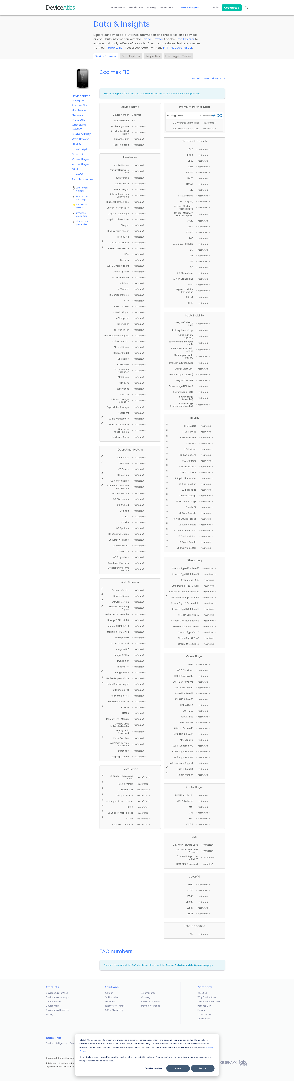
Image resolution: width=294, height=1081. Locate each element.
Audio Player (80, 164)
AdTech (109, 992)
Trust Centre (204, 1014)
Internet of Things (115, 1005)
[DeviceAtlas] (60, 9)
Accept (178, 1068)
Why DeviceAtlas (207, 997)
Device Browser (152, 39)
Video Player (80, 159)
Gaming (145, 997)
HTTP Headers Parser (177, 48)
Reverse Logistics (150, 1001)
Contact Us (204, 1018)
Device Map (52, 1005)
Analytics (110, 1001)
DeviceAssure (53, 1001)
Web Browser (81, 139)
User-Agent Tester (178, 56)
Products (117, 7)
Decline (202, 1068)
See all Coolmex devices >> (208, 78)
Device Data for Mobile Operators (186, 965)
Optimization (112, 997)
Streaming (79, 154)
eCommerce (148, 992)
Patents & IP (204, 1005)
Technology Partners (209, 1001)
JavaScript (79, 149)
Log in (107, 93)
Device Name (81, 96)
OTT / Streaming (114, 1010)
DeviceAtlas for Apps (57, 997)
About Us (202, 992)
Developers (166, 7)
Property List (115, 48)
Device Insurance (150, 1005)
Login (215, 7)
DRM (75, 169)
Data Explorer (185, 39)
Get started (231, 7)
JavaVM (77, 174)
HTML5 (76, 144)
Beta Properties (82, 179)
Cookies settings (153, 1068)
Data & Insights (189, 7)
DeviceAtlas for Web (57, 992)
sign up (119, 93)
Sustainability (81, 134)
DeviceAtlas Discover (57, 1010)
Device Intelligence (56, 1043)
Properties (153, 56)
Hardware (79, 110)
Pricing (151, 7)
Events (201, 1010)
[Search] (246, 9)
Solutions (135, 7)
